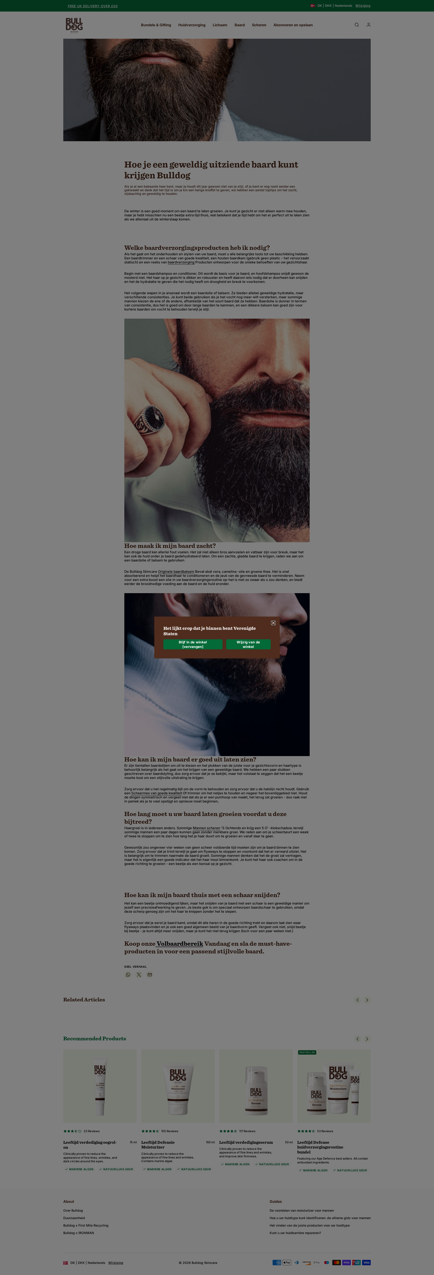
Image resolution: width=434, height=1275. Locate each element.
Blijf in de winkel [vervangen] (193, 644)
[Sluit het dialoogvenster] (273, 623)
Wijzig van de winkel (248, 644)
